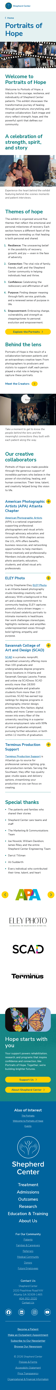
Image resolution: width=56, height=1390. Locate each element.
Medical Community (28, 1257)
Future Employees (28, 1268)
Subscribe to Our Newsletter (28, 1340)
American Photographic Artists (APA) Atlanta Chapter (25, 506)
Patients (28, 1239)
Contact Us (28, 1302)
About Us (28, 1221)
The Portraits (28, 1115)
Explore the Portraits (26, 332)
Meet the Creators (17, 384)
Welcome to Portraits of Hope (28, 1121)
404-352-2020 (28, 1298)
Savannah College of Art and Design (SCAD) (24, 648)
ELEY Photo (15, 578)
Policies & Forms (28, 1362)
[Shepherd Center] (17, 6)
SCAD (8, 657)
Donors (28, 1262)
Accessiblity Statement (28, 1367)
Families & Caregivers (28, 1245)
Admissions (28, 1192)
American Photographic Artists (23, 518)
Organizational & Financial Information (28, 1379)
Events (28, 1126)
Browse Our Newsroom (28, 1346)
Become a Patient (28, 1329)
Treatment (28, 1185)
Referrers (28, 1251)
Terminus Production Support (22, 747)
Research (28, 1206)
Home (10, 18)
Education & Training (28, 1214)
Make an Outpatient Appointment (28, 1335)
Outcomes (28, 1199)
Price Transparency (28, 1373)
